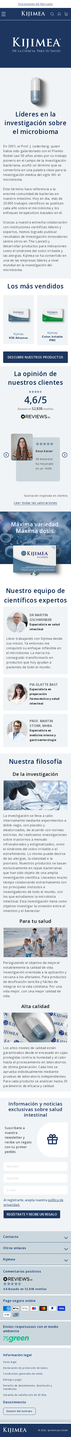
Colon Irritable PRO (52, 336)
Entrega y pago (12, 1379)
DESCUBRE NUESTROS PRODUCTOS (35, 357)
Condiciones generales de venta (23, 1373)
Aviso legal (10, 1362)
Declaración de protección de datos (25, 1368)
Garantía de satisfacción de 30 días (25, 1395)
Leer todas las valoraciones (35, 503)
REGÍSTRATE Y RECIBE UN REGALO (32, 1214)
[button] (3, 14)
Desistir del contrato (19, 1411)
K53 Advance (18, 335)
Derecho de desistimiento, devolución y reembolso (27, 1387)
